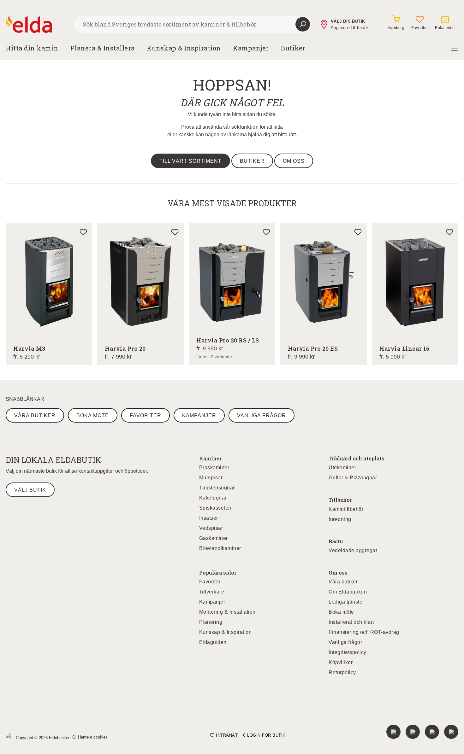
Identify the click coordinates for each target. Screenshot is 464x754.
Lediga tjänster (346, 602)
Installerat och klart (351, 622)
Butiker (293, 48)
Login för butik (266, 735)
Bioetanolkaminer (220, 548)
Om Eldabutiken (348, 591)
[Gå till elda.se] (37, 24)
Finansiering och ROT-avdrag (364, 632)
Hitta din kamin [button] (32, 48)
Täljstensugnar (217, 487)
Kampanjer (251, 48)
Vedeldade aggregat (353, 550)
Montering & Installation (227, 612)
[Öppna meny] (454, 48)
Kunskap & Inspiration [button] (184, 48)
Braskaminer (214, 467)
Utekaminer (342, 467)
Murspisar (211, 477)
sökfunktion (245, 127)
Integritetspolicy (347, 652)
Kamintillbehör (346, 509)
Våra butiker (35, 415)
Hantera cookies (93, 737)
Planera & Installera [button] (102, 48)
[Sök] (302, 24)
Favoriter (145, 415)
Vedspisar (211, 528)
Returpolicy (342, 672)
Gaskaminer (213, 538)
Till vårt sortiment (190, 161)
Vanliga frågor (261, 415)
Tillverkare (211, 591)
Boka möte (92, 415)
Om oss (294, 161)
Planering (211, 622)
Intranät (227, 735)
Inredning (340, 519)
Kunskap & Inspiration (225, 632)
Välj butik (30, 490)
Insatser (208, 518)
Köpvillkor (341, 662)
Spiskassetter (215, 508)
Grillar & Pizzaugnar (353, 477)
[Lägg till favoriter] (83, 232)
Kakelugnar (213, 497)
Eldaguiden (213, 642)
